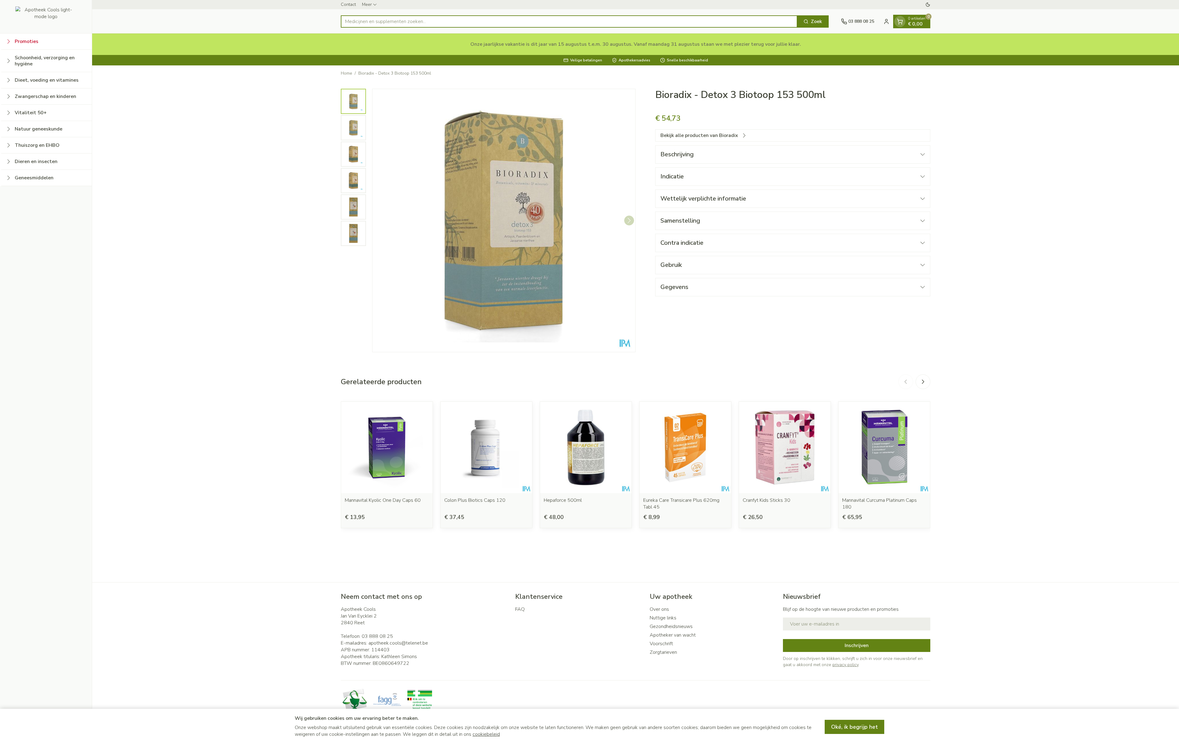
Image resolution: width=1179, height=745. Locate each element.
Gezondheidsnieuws (671, 626)
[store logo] (46, 16)
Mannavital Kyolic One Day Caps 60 (383, 500)
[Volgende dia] (923, 381)
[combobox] (569, 21)
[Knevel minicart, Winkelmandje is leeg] (899, 21)
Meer (367, 4)
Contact (348, 4)
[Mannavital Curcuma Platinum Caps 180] (884, 447)
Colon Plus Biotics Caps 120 (474, 500)
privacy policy (845, 665)
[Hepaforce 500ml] (586, 447)
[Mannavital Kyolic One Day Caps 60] (387, 447)
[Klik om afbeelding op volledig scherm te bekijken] (503, 220)
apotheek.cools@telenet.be (398, 643)
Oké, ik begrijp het (854, 727)
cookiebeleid (486, 734)
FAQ (520, 609)
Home (346, 73)
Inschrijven (857, 645)
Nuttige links (663, 617)
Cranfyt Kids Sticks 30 (766, 500)
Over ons (659, 609)
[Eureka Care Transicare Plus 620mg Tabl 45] (685, 447)
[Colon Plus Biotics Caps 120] (486, 447)
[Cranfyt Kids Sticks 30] (785, 447)
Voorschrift (661, 643)
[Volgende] (629, 220)
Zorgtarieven (663, 652)
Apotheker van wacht (673, 635)
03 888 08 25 (377, 636)
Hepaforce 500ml (563, 500)
